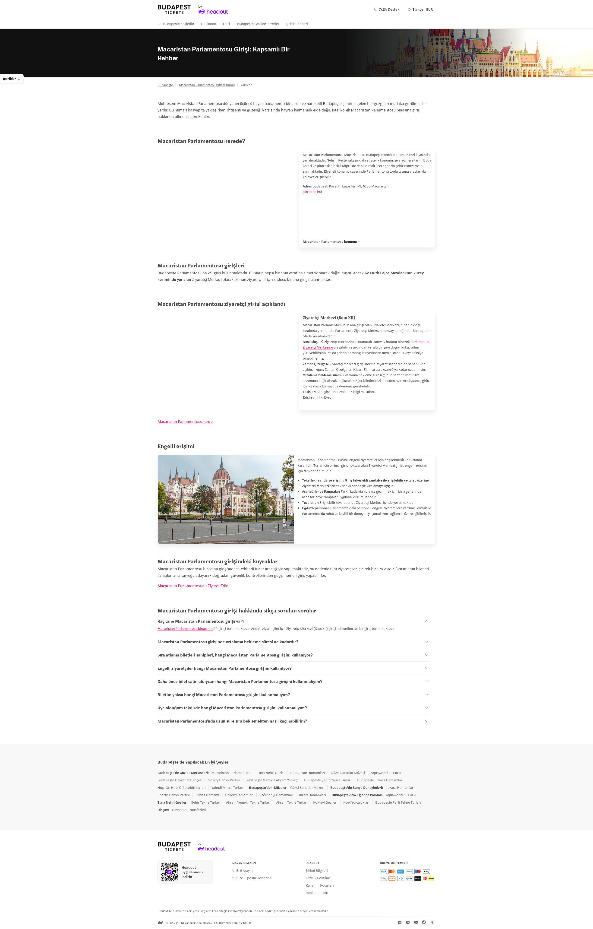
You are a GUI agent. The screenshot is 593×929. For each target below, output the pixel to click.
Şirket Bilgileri (317, 870)
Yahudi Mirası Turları (227, 787)
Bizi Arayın (244, 870)
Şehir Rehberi (297, 23)
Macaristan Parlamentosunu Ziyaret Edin (193, 585)
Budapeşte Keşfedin (178, 23)
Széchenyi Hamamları (276, 795)
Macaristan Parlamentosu (231, 772)
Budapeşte (165, 84)
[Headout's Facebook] (424, 922)
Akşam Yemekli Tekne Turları (248, 802)
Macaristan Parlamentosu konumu (330, 241)
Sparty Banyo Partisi (224, 780)
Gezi (226, 23)
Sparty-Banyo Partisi (174, 795)
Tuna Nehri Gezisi (270, 772)
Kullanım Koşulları (320, 885)
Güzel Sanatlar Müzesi (348, 772)
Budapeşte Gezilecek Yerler (258, 23)
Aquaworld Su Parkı (386, 772)
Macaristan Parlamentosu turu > (185, 421)
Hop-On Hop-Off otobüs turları (182, 787)
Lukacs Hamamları (400, 787)
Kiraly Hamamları (312, 795)
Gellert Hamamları (239, 795)
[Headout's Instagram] (408, 922)
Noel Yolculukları (356, 802)
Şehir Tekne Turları (205, 802)
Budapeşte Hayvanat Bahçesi (180, 780)
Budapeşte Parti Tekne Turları (398, 802)
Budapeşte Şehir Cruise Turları (327, 780)
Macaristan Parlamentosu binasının (185, 628)
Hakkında (208, 23)
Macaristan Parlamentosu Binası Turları (207, 84)
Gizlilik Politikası (318, 877)
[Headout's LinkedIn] (400, 922)
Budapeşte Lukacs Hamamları (380, 780)
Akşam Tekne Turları (291, 802)
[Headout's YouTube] (416, 922)
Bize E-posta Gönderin (254, 877)
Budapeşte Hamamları (307, 772)
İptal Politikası (317, 892)
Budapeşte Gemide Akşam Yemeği (272, 780)
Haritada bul (312, 191)
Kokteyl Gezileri (325, 802)
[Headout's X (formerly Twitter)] (432, 922)
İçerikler (9, 78)
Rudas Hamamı (207, 795)
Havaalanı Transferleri (189, 809)
